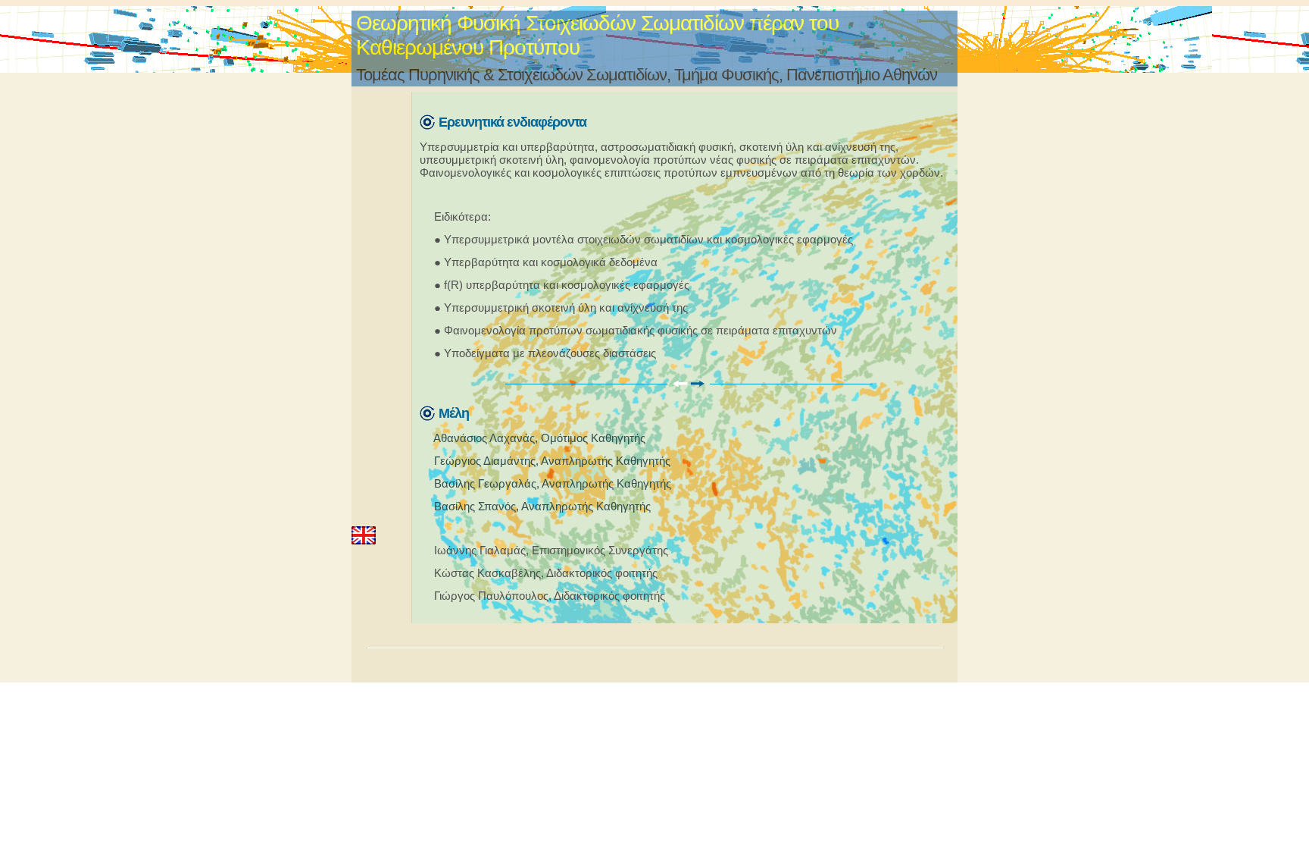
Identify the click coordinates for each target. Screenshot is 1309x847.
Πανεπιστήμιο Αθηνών (861, 74)
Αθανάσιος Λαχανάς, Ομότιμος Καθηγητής (539, 437)
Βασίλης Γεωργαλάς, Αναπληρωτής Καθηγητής (552, 483)
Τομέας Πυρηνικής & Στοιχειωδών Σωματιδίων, (513, 74)
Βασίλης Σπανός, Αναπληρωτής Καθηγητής (542, 506)
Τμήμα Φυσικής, (728, 74)
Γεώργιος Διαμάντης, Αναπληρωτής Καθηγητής (552, 460)
